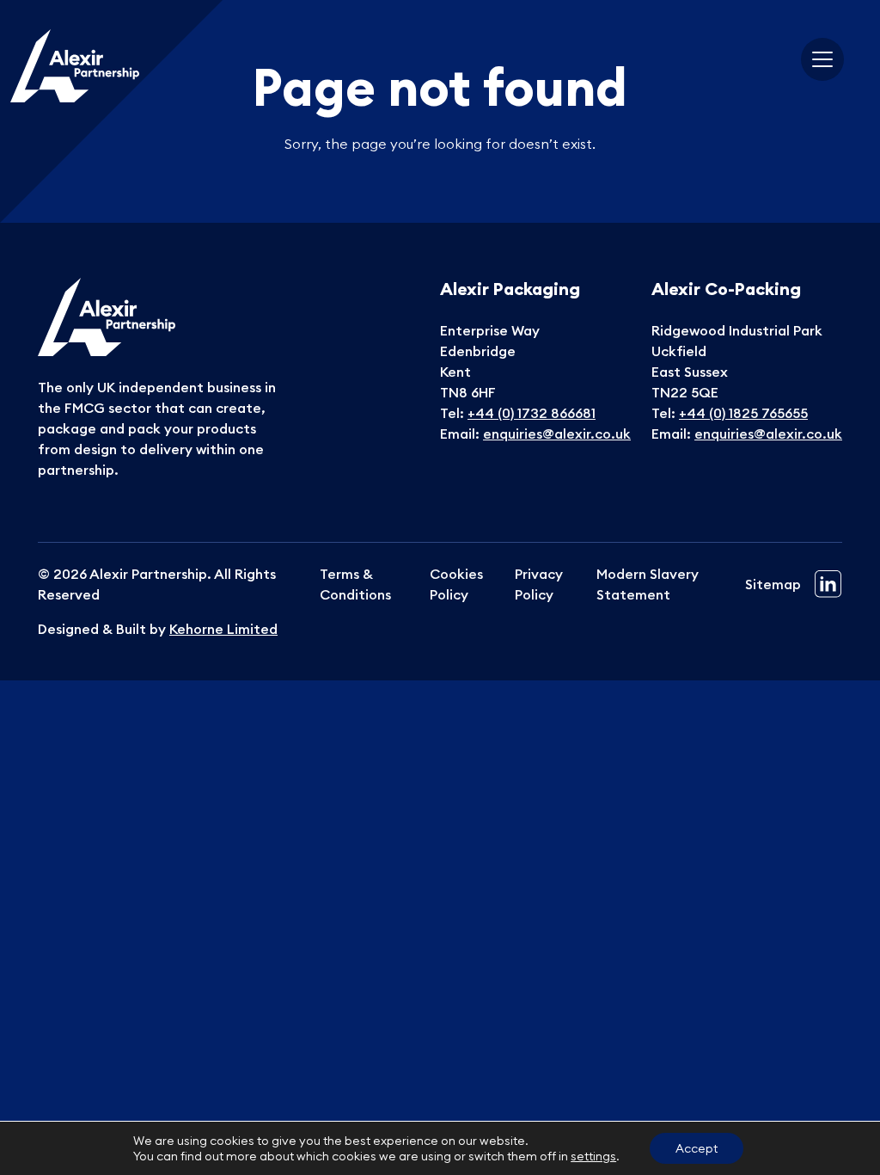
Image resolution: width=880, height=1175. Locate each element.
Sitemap (773, 584)
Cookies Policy (456, 584)
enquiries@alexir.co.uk (557, 433)
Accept (696, 1148)
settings (593, 1156)
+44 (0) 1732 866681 (532, 412)
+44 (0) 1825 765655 (743, 412)
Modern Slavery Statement (647, 584)
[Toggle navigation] (822, 59)
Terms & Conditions (355, 584)
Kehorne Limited (223, 628)
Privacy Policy (539, 584)
